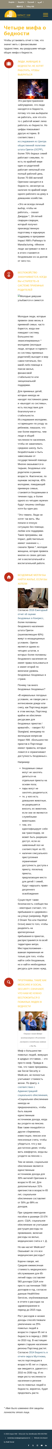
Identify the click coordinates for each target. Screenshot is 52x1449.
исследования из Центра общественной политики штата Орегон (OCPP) (32, 145)
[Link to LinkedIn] (46, 1445)
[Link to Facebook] (28, 1445)
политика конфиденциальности (18, 1438)
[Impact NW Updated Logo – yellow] (21, 14)
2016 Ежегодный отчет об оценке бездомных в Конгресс (33, 614)
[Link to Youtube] (41, 1445)
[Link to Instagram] (37, 1445)
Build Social (10, 1442)
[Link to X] (33, 1445)
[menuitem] (11, 2)
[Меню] (44, 14)
